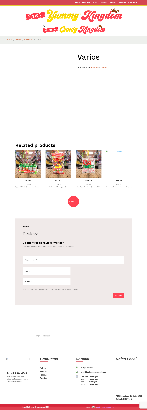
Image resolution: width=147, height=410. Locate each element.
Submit (118, 295)
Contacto (132, 3)
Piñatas (113, 3)
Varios (18, 40)
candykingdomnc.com (38, 407)
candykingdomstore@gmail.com (93, 372)
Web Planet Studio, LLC (106, 407)
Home (77, 3)
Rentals (104, 3)
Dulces (95, 3)
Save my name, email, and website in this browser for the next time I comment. (51, 289)
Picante (28, 40)
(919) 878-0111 (87, 368)
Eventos (122, 3)
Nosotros (86, 3)
